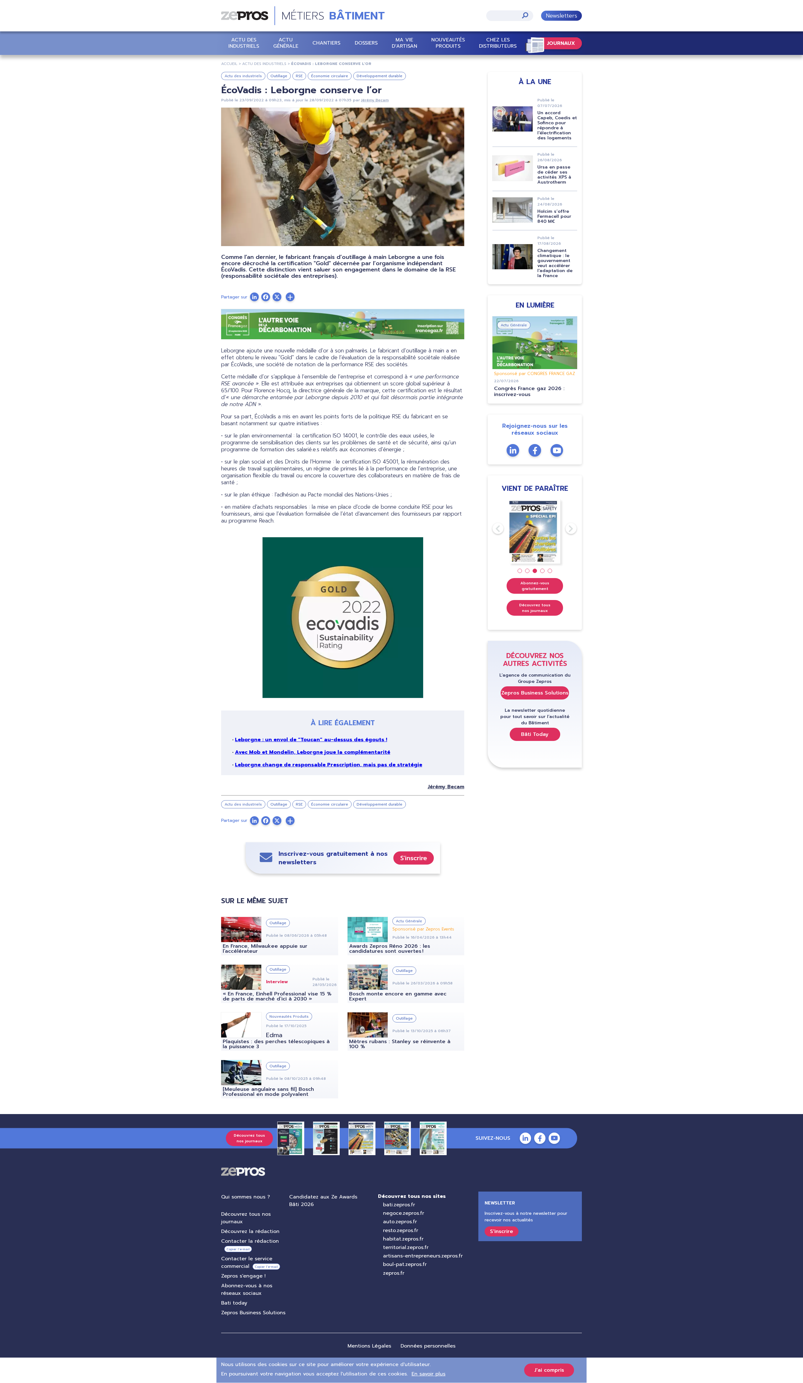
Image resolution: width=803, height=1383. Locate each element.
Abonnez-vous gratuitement (534, 586)
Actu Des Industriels (264, 64)
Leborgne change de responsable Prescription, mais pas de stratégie (328, 765)
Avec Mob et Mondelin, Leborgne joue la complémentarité (312, 752)
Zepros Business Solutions (534, 693)
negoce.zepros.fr (403, 1213)
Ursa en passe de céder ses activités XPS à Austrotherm (554, 174)
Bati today (234, 1303)
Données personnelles (428, 1346)
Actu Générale (285, 43)
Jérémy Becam (375, 100)
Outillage (278, 76)
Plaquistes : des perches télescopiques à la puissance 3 (276, 1044)
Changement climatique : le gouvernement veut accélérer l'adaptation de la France (554, 263)
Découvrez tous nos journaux (534, 608)
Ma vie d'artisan (404, 43)
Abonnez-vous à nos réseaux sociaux (246, 1289)
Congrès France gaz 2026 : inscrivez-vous (529, 391)
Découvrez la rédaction (250, 1231)
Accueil (229, 64)
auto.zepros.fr (400, 1221)
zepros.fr (393, 1273)
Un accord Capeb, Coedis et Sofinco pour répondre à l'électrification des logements (557, 125)
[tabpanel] (535, 531)
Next (565, 528)
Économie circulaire (329, 76)
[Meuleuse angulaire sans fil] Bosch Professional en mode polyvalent (268, 1091)
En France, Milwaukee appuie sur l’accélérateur (265, 948)
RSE (299, 76)
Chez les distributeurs (498, 43)
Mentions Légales (369, 1346)
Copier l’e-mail (238, 1249)
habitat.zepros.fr (403, 1239)
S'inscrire (413, 858)
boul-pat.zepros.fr (405, 1264)
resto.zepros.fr (400, 1230)
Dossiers (366, 43)
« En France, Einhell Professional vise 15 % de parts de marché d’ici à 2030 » (277, 996)
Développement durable (379, 76)
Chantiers (326, 43)
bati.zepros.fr (399, 1205)
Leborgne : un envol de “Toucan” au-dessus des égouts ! (311, 739)
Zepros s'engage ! (243, 1276)
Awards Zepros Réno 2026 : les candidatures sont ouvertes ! (389, 948)
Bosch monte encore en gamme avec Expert (397, 996)
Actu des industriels (243, 43)
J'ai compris (549, 1370)
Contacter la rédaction (250, 1241)
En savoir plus (428, 1374)
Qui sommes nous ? (245, 1197)
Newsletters (561, 15)
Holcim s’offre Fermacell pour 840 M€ (554, 216)
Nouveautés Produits (448, 43)
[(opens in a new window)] (290, 296)
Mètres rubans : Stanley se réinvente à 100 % (399, 1044)
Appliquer (525, 15)
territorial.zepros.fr (405, 1247)
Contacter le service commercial (246, 1262)
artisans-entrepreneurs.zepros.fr (423, 1256)
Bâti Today (535, 734)
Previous (492, 528)
